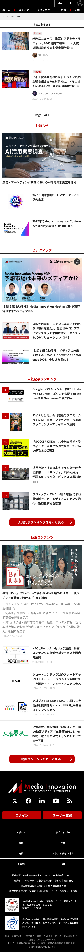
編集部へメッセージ (24, 880)
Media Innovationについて (37, 875)
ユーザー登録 (62, 815)
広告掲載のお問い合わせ (49, 880)
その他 (21, 863)
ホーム (6, 10)
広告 (63, 10)
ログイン (21, 815)
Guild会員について (62, 875)
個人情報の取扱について (33, 885)
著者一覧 (16, 875)
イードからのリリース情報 (64, 891)
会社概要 (43, 891)
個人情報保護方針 (57, 885)
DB (63, 863)
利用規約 (68, 880)
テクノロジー (45, 10)
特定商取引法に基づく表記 (22, 891)
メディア (24, 10)
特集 (21, 853)
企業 (77, 10)
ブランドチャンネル (63, 853)
